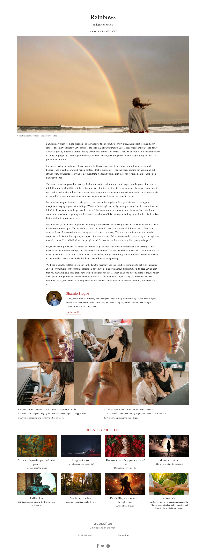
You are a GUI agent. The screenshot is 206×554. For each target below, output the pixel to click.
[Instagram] (108, 546)
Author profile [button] (73, 311)
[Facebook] (97, 546)
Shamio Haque (109, 31)
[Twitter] (102, 546)
